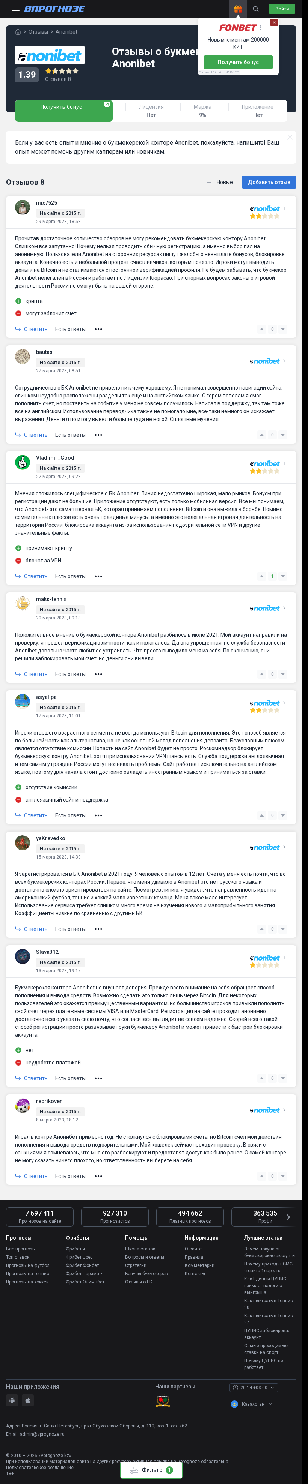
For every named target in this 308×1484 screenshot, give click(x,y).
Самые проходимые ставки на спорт (266, 1349)
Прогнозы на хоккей (27, 1282)
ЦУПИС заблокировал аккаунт (267, 1334)
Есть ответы (70, 329)
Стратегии (135, 1265)
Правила (194, 1257)
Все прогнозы (21, 1249)
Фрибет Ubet (79, 1257)
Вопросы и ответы (144, 1257)
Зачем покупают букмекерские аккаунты (270, 1252)
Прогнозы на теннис (27, 1273)
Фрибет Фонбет (82, 1265)
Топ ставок (17, 1257)
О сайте (193, 1249)
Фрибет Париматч (85, 1273)
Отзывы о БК (138, 1282)
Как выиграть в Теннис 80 (268, 1304)
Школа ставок (140, 1249)
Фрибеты (75, 1249)
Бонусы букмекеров (146, 1273)
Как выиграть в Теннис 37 (268, 1319)
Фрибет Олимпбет (85, 1282)
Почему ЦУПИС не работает (263, 1364)
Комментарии (199, 1265)
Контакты (195, 1273)
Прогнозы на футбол (28, 1265)
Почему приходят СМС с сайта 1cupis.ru (268, 1267)
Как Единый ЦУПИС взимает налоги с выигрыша (265, 1285)
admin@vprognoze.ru (42, 1434)
